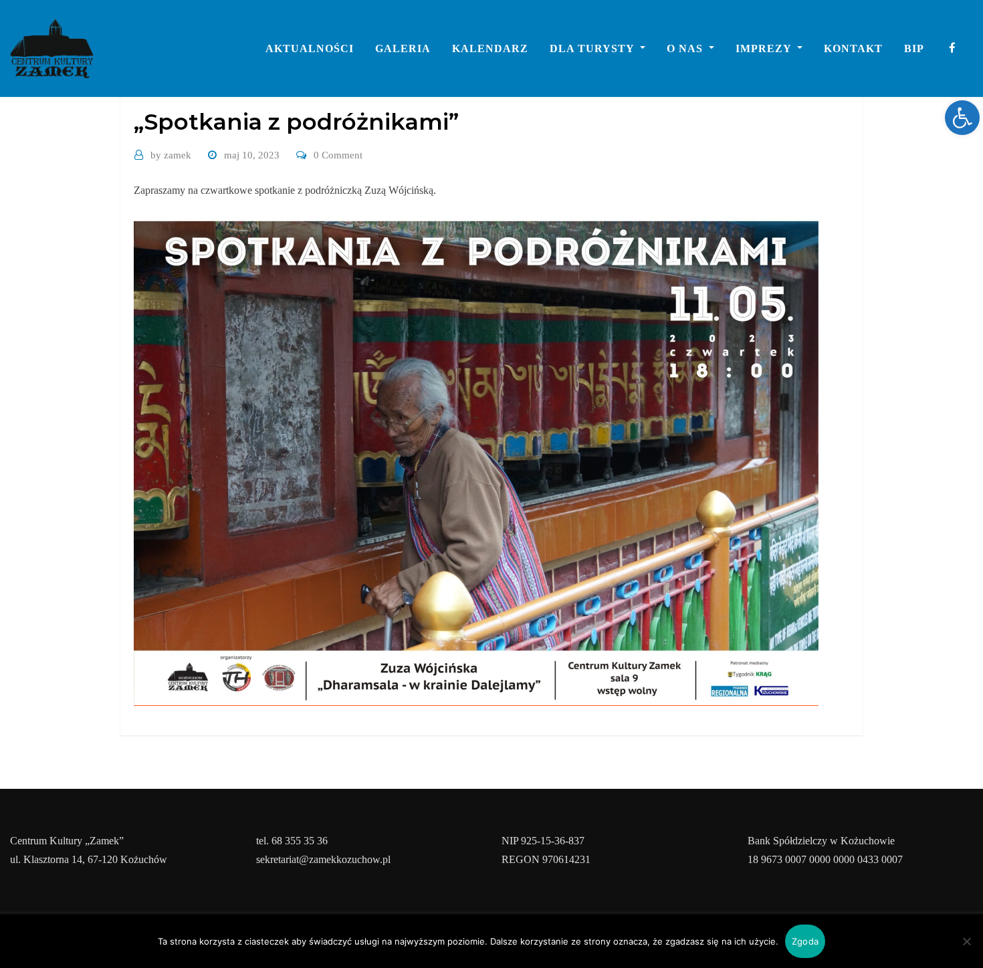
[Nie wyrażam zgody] (966, 941)
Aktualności (309, 48)
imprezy (765, 48)
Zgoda (805, 941)
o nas (686, 48)
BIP (914, 48)
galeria (403, 48)
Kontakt (853, 48)
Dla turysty (593, 48)
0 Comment (338, 155)
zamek (170, 155)
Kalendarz (490, 48)
